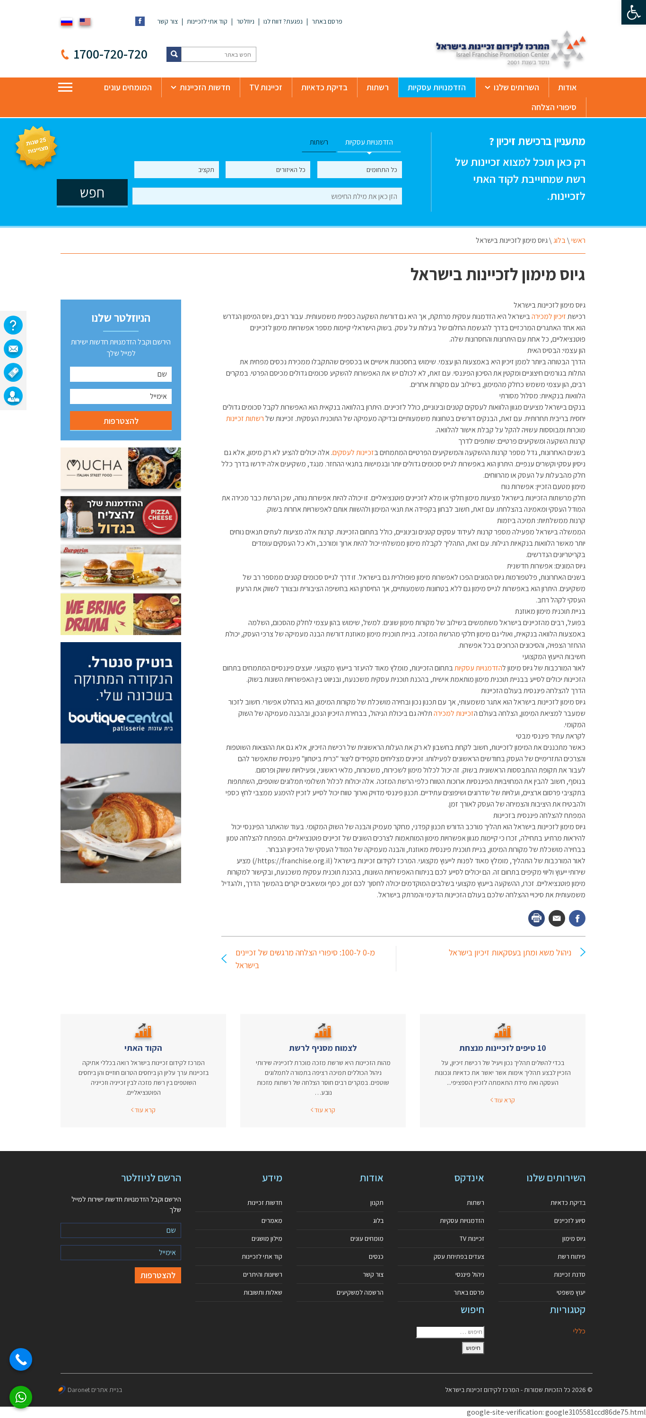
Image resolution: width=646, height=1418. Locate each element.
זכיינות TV (265, 87)
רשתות (378, 87)
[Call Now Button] (20, 1359)
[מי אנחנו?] (13, 325)
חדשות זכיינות (264, 1202)
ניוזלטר (245, 21)
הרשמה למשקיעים (360, 1292)
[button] (633, 12)
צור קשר (167, 21)
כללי (579, 1330)
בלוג (559, 240)
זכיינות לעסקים (353, 452)
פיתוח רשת (571, 1256)
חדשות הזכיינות (205, 87)
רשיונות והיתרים (262, 1274)
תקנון (377, 1202)
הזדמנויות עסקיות (437, 87)
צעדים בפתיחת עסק (459, 1256)
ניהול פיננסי (469, 1274)
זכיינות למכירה (454, 713)
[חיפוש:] (450, 1332)
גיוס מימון (573, 1238)
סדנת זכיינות (569, 1274)
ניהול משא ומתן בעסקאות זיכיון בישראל (510, 952)
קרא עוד (504, 1100)
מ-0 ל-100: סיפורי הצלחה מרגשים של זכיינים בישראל (305, 959)
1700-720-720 (111, 53)
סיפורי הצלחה (554, 107)
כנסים (376, 1256)
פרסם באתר (327, 21)
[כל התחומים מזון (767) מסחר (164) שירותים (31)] (359, 169)
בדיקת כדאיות (324, 87)
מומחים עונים (367, 1238)
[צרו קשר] (13, 348)
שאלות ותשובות (263, 1292)
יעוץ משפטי (571, 1292)
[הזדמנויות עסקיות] (13, 396)
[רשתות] (13, 372)
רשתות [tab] (319, 142)
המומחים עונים (128, 87)
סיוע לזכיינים (569, 1220)
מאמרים (272, 1220)
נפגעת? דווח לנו (283, 21)
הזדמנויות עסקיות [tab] (369, 142)
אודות (567, 87)
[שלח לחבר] (557, 918)
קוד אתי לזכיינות (207, 21)
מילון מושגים (267, 1238)
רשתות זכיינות (245, 418)
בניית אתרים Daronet (95, 1389)
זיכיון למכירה (549, 316)
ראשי (578, 240)
